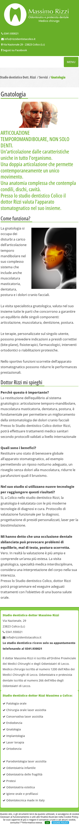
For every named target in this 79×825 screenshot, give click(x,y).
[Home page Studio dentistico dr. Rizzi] (39, 15)
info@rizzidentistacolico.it (19, 39)
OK (47, 822)
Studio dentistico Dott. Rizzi (18, 77)
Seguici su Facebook (15, 50)
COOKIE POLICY (60, 822)
